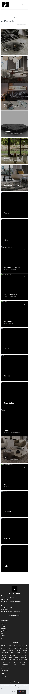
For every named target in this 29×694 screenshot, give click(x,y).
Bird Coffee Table (10, 294)
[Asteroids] (14, 205)
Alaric (6, 104)
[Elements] (14, 504)
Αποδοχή (14, 691)
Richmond (11, 323)
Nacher (10, 79)
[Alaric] (14, 96)
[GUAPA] (14, 531)
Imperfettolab (19, 133)
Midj (10, 350)
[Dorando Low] (14, 395)
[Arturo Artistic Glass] (14, 178)
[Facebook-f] (11, 682)
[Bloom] (14, 341)
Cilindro (7, 376)
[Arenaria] (14, 123)
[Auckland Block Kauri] (14, 259)
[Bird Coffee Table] (14, 286)
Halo (6, 566)
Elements (7, 512)
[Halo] (14, 558)
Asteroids (7, 213)
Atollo (6, 240)
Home (2, 17)
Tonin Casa (18, 106)
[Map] (18, 682)
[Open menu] (22, 4)
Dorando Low (9, 403)
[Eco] (14, 477)
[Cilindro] (14, 368)
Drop (6, 457)
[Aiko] (14, 69)
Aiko (5, 77)
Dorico (6, 430)
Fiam (5, 568)
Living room (8, 17)
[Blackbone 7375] (14, 314)
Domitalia (18, 432)
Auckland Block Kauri (12, 267)
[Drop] (14, 449)
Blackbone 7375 (10, 322)
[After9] (14, 42)
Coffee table (6, 79)
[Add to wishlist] (24, 32)
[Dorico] (14, 422)
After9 (6, 50)
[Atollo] (14, 232)
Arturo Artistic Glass (11, 186)
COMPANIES (14, 642)
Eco (5, 484)
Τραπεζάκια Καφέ (12, 106)
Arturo (6, 159)
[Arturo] (14, 151)
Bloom (6, 349)
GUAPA (7, 539)
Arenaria (7, 131)
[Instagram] (14, 682)
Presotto (18, 459)
